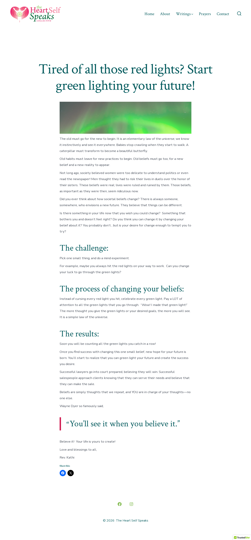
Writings (183, 13)
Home (149, 13)
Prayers (205, 13)
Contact (223, 13)
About (165, 13)
